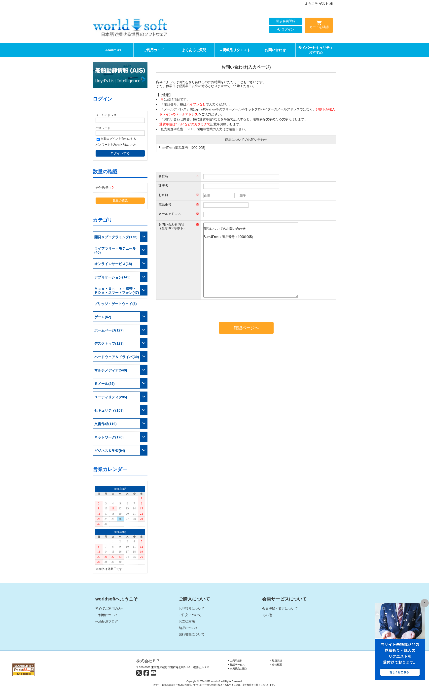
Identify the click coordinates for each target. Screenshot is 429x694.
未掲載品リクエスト (234, 50)
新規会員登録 (285, 21)
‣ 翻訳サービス (236, 664)
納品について (188, 628)
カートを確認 (319, 27)
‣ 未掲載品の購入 (237, 668)
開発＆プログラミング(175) (116, 237)
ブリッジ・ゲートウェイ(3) (115, 304)
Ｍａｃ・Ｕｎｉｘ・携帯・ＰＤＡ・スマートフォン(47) (116, 291)
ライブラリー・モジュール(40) (115, 250)
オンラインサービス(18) (113, 264)
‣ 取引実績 (276, 660)
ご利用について (106, 615)
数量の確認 (120, 200)
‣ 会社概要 (276, 664)
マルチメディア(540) (110, 370)
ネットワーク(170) (109, 437)
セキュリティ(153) (109, 410)
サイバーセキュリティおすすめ (315, 50)
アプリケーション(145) (112, 277)
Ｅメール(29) (104, 384)
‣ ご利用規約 (235, 660)
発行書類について (192, 634)
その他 (267, 615)
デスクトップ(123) (109, 343)
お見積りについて (192, 608)
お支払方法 (187, 621)
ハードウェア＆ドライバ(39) (116, 357)
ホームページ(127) (109, 330)
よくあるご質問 (194, 50)
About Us (113, 50)
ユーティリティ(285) (110, 397)
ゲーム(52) (102, 317)
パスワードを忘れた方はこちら (116, 144)
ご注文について (190, 615)
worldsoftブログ (106, 621)
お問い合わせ (275, 50)
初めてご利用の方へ (109, 608)
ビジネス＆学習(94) (109, 451)
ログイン (287, 29)
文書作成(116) (105, 424)
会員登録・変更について (280, 608)
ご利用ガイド (153, 50)
